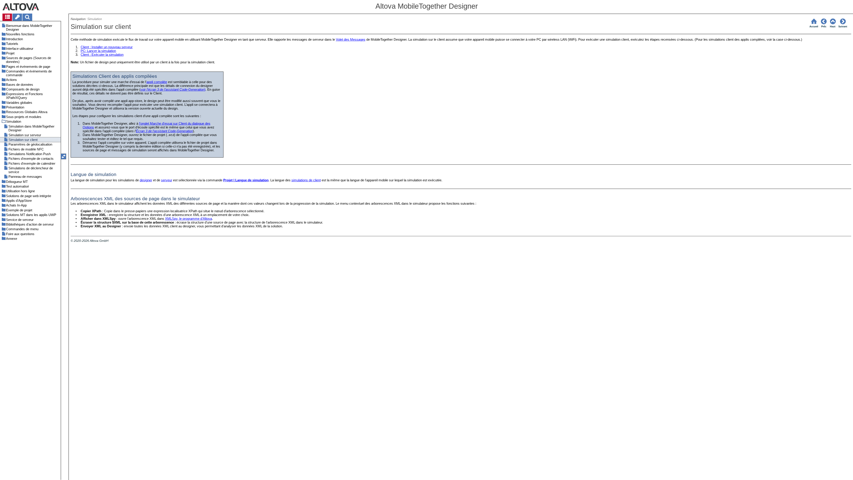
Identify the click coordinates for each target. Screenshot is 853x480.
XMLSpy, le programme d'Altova (188, 218)
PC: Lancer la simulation (98, 51)
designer (146, 180)
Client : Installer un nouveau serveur (107, 47)
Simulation (94, 19)
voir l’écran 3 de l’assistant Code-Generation (172, 89)
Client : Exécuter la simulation (102, 54)
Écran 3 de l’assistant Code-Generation (164, 131)
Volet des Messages (350, 39)
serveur (166, 180)
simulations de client (306, 180)
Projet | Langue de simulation (246, 180)
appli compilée (156, 82)
